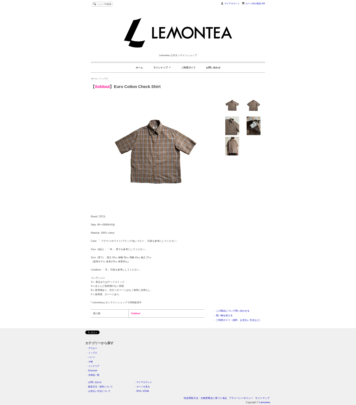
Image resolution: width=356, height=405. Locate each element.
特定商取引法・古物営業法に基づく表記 (205, 398)
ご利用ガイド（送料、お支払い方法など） (239, 320)
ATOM (146, 391)
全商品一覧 (93, 375)
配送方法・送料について (100, 386)
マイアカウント (232, 3)
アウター (92, 348)
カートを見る (143, 386)
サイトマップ (262, 398)
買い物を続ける (224, 315)
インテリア (93, 366)
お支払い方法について (99, 391)
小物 (90, 361)
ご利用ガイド (188, 67)
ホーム (139, 67)
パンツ (91, 357)
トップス (92, 352)
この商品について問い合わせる (233, 310)
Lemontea (264, 402)
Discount (92, 370)
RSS (138, 391)
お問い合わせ (213, 67)
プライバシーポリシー (241, 398)
